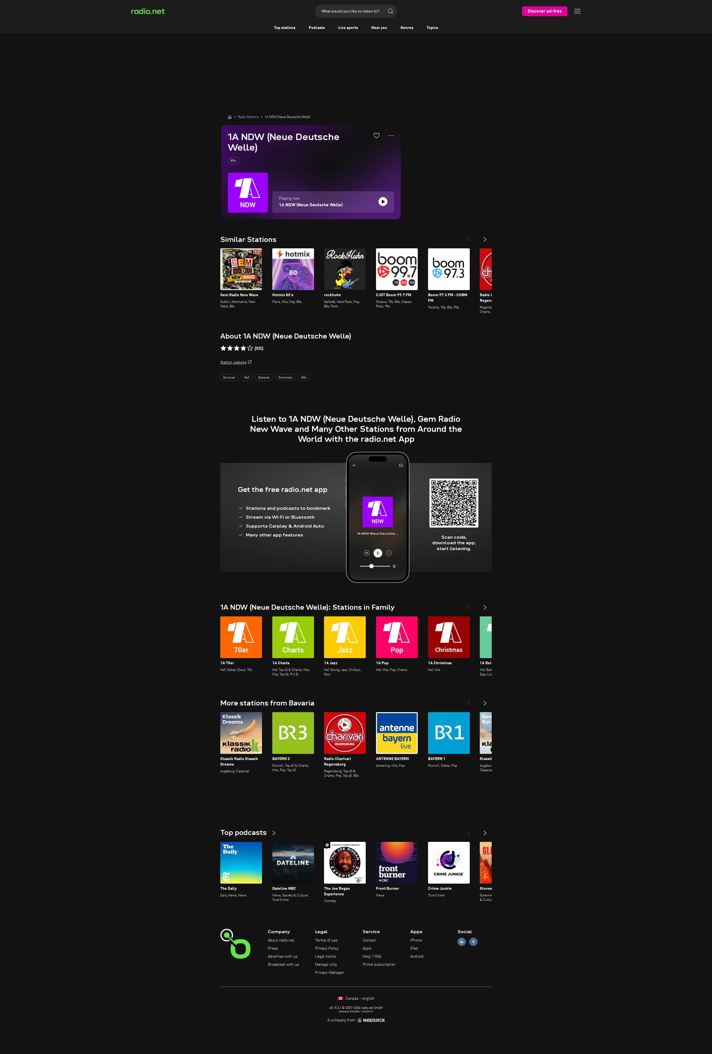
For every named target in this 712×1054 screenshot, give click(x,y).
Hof (246, 377)
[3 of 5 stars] (236, 348)
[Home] (230, 117)
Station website (233, 362)
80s (233, 161)
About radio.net (281, 940)
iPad (414, 948)
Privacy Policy (326, 948)
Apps (367, 948)
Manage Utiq (326, 965)
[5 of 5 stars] (250, 348)
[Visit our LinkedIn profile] (461, 942)
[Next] (485, 237)
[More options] (391, 135)
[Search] (390, 11)
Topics (432, 28)
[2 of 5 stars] (230, 348)
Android (417, 957)
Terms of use (326, 940)
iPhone (416, 940)
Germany (285, 377)
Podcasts (317, 28)
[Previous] (469, 237)
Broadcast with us (283, 965)
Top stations (284, 28)
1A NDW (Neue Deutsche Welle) (311, 205)
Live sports (348, 28)
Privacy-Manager (329, 973)
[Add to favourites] (376, 135)
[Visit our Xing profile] (473, 942)
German (229, 377)
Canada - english (359, 999)
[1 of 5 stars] (223, 348)
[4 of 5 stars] (243, 348)
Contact (369, 940)
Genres (406, 28)
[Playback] (383, 201)
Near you (379, 28)
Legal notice (325, 957)
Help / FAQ (372, 957)
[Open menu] (577, 11)
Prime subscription (379, 965)
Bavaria (264, 377)
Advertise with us (282, 957)
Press (273, 948)
